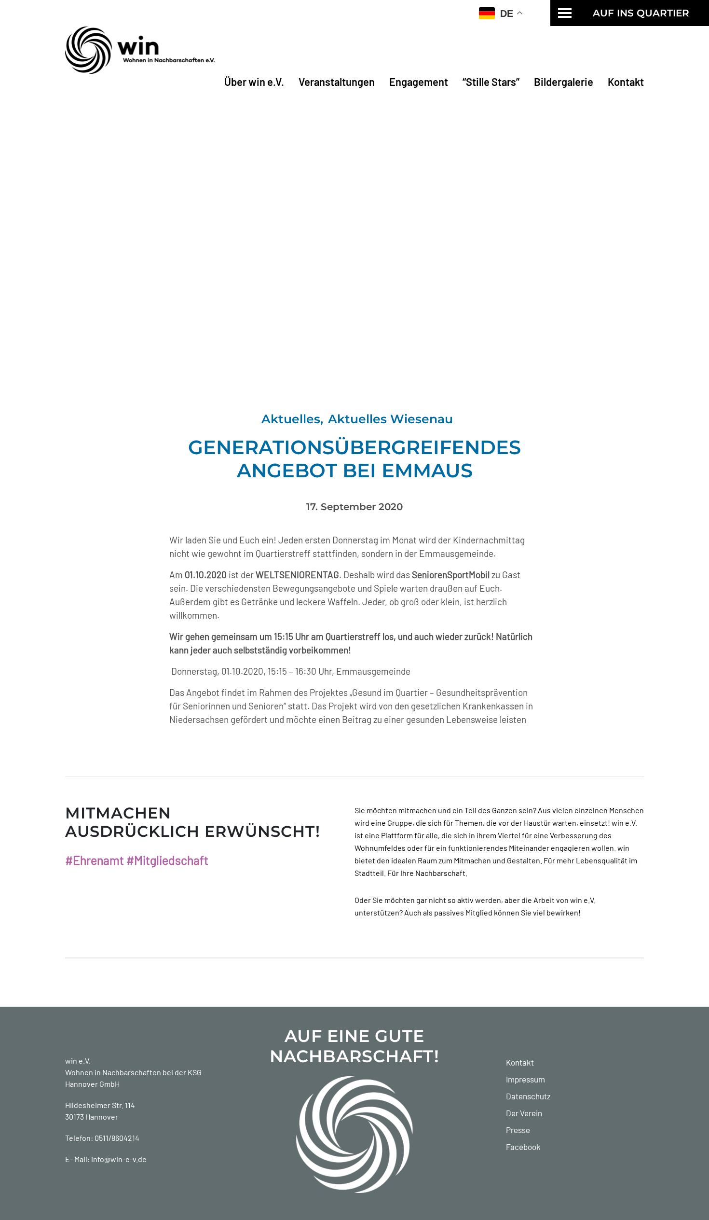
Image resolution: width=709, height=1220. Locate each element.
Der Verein (524, 1113)
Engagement (418, 81)
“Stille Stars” (491, 81)
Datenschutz (528, 1096)
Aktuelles (290, 419)
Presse (518, 1130)
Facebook (523, 1146)
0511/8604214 (117, 1137)
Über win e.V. (254, 81)
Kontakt (626, 81)
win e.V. (78, 1060)
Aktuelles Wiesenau (390, 419)
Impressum (525, 1079)
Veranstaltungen (337, 81)
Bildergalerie (563, 81)
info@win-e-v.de (119, 1159)
